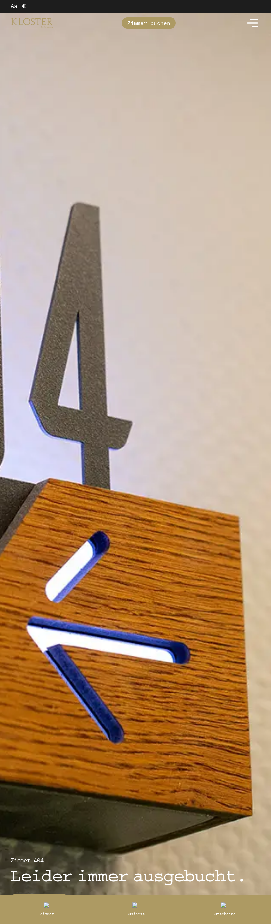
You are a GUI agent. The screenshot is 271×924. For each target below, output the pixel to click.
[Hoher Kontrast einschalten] (24, 6)
